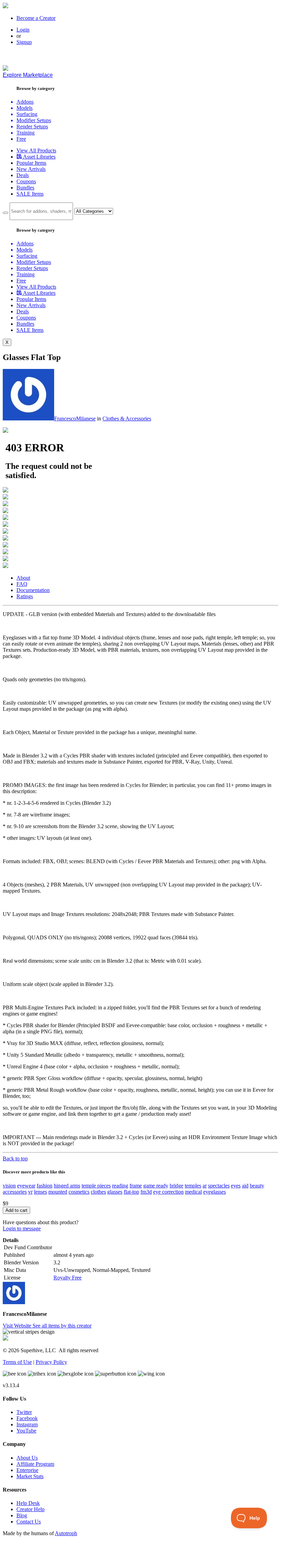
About (23, 578)
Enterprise (27, 1470)
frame (136, 1186)
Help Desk (28, 1503)
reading (120, 1186)
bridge (176, 1186)
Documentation (33, 590)
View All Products (36, 150)
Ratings (24, 596)
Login (22, 30)
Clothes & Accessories (126, 418)
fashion (44, 1186)
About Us (27, 1458)
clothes (98, 1192)
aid (245, 1186)
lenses (40, 1192)
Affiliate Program (35, 1464)
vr (30, 1192)
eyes (236, 1186)
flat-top (131, 1192)
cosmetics (79, 1192)
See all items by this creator (62, 1326)
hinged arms (67, 1186)
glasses (114, 1192)
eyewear (26, 1186)
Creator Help (30, 1509)
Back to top (15, 1158)
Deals (22, 175)
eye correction (168, 1192)
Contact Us (28, 1521)
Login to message (22, 1228)
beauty (257, 1186)
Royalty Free (67, 1277)
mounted (57, 1192)
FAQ (21, 584)
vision (9, 1186)
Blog (21, 1515)
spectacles (219, 1186)
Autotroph (66, 1533)
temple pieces (96, 1186)
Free (21, 139)
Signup (24, 42)
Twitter (24, 1412)
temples (193, 1186)
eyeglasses (214, 1192)
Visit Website (18, 1326)
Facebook (27, 1418)
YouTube (26, 1431)
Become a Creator (36, 18)
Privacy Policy (51, 1362)
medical (193, 1192)
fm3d (146, 1192)
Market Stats (30, 1476)
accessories (15, 1192)
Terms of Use (17, 1362)
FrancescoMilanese (75, 418)
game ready (155, 1186)
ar (205, 1186)
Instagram (27, 1424)
